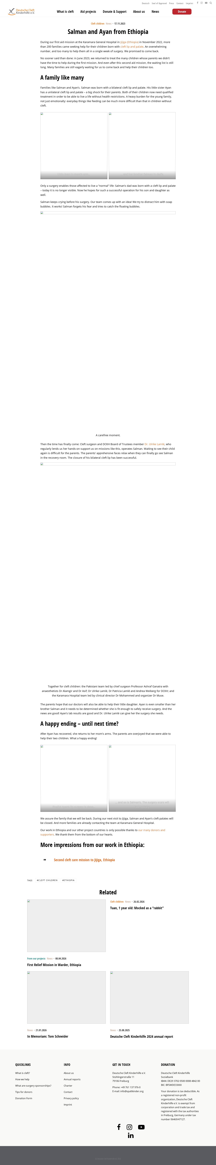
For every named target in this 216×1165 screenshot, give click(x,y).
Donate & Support (114, 11)
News (155, 11)
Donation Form (23, 1098)
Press (171, 3)
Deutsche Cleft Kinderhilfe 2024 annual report (141, 1036)
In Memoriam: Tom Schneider (47, 1036)
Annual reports (72, 1079)
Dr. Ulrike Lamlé (154, 444)
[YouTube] (206, 2)
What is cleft (65, 11)
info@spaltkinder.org (132, 1091)
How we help (22, 1079)
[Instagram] (201, 2)
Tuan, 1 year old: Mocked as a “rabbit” (137, 908)
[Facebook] (197, 2)
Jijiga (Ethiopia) (129, 42)
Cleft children (97, 23)
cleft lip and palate (131, 46)
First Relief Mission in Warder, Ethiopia (54, 965)
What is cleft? (22, 1073)
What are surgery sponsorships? (33, 1085)
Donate (182, 12)
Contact (180, 3)
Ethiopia (69, 880)
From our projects (36, 958)
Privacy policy (71, 1098)
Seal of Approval (159, 3)
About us (139, 11)
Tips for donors (23, 1092)
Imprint (189, 3)
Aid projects (88, 11)
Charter (68, 1085)
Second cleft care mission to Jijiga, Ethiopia (84, 859)
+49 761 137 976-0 (130, 1087)
